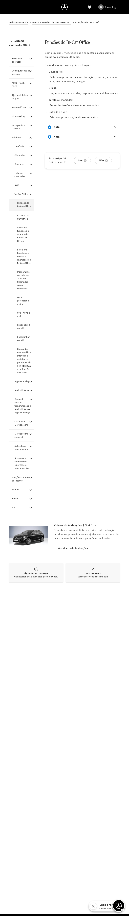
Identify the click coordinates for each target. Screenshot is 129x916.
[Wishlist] (89, 7)
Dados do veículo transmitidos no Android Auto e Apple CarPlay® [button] (22, 406)
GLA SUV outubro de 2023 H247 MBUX (51, 22)
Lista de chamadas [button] (19, 174)
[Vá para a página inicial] (64, 7)
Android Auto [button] (21, 390)
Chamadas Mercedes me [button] (21, 423)
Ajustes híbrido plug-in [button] (20, 97)
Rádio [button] (15, 498)
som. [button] (14, 507)
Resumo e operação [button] (17, 60)
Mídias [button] (15, 489)
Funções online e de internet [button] (21, 479)
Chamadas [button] (19, 155)
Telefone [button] (16, 137)
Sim (80, 160)
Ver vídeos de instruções (73, 548)
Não (101, 160)
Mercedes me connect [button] (21, 435)
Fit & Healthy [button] (18, 116)
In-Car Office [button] (21, 194)
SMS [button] (16, 185)
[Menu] (13, 7)
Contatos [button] (19, 164)
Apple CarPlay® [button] (22, 381)
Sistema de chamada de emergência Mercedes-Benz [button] (22, 463)
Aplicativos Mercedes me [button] (21, 447)
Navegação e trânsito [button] (18, 127)
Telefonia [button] (19, 146)
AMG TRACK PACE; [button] (18, 84)
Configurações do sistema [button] (21, 72)
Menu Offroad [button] (19, 107)
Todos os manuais (18, 22)
